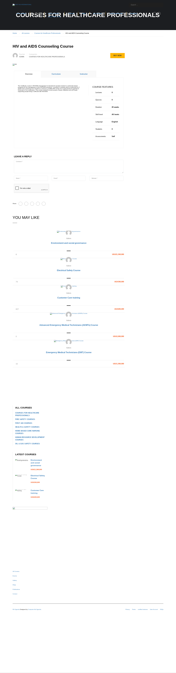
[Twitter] (32, 204)
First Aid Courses (23, 423)
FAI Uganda (16, 609)
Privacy (127, 609)
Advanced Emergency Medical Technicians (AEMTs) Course (68, 325)
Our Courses (21, 13)
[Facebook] (20, 204)
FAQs (14, 585)
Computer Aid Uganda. (34, 609)
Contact (71, 13)
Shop (84, 13)
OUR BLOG (133, 13)
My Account (97, 13)
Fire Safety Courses (25, 419)
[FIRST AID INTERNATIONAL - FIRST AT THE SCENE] (22, 5)
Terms (134, 609)
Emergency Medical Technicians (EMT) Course (68, 352)
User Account (154, 609)
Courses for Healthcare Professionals (47, 57)
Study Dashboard (116, 13)
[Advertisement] (69, 386)
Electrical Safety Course (68, 270)
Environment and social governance (68, 243)
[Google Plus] (26, 204)
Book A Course (54, 15)
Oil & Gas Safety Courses (27, 444)
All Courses (16, 571)
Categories (33, 54)
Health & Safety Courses (27, 427)
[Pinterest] (38, 204)
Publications (16, 589)
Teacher (22, 54)
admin (68, 238)
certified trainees (143, 609)
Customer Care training (68, 298)
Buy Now (117, 55)
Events (15, 576)
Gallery (15, 580)
